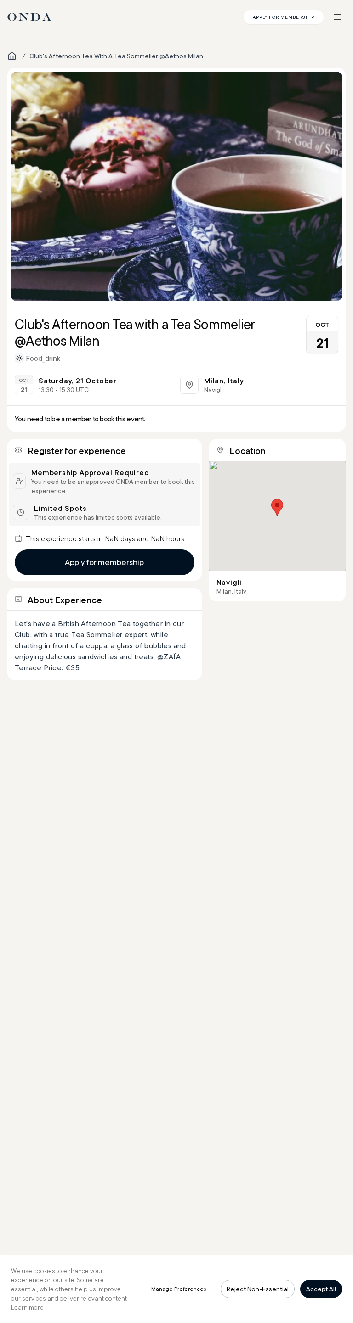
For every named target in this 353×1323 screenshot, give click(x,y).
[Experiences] (12, 56)
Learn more (27, 1307)
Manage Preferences (178, 1288)
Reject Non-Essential (258, 1289)
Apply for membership (104, 562)
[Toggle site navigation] (337, 17)
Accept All (321, 1289)
